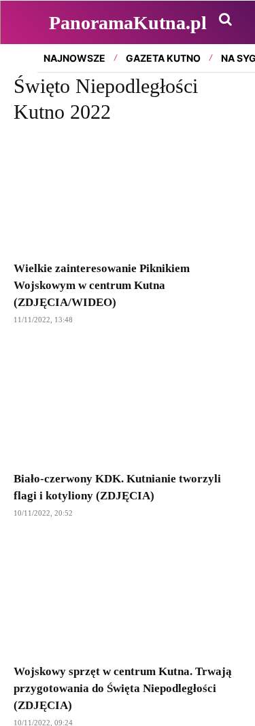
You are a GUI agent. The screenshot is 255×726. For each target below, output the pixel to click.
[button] (225, 19)
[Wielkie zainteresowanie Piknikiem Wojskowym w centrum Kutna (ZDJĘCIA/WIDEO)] (127, 195)
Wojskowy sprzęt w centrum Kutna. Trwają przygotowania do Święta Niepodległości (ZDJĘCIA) (123, 688)
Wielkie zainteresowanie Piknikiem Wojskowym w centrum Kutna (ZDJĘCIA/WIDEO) (102, 285)
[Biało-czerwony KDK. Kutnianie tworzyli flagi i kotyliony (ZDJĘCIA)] (127, 404)
